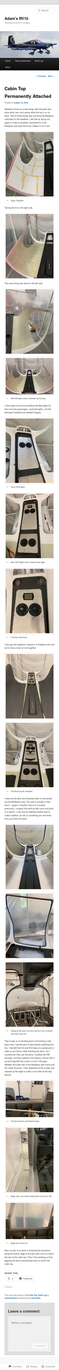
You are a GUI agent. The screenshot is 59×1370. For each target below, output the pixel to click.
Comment (40, 1345)
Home (7, 60)
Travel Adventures (22, 60)
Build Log (39, 60)
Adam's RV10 (16, 18)
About (7, 67)
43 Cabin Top (31, 1295)
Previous (41, 76)
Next (51, 76)
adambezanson (11, 1298)
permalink (35, 1298)
